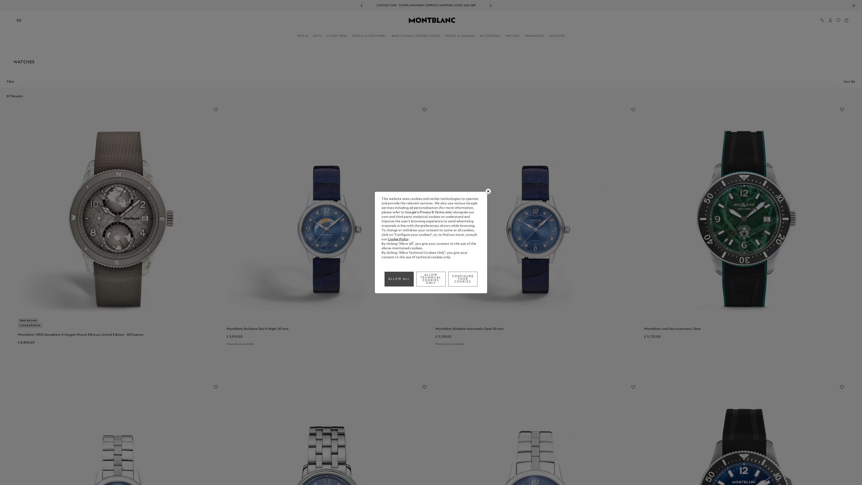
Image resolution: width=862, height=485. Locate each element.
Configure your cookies (463, 279)
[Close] (488, 191)
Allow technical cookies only (431, 279)
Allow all (399, 279)
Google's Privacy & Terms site (428, 212)
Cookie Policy (398, 239)
